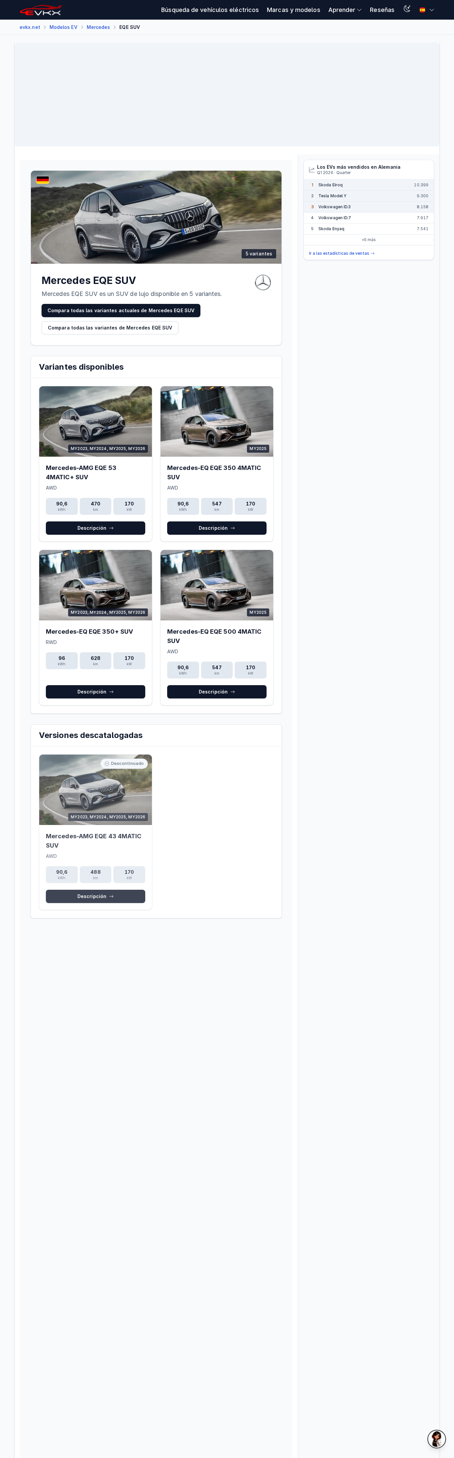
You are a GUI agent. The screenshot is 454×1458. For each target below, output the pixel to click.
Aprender (342, 9)
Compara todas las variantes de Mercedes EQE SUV (110, 327)
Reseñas (382, 9)
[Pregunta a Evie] (436, 1439)
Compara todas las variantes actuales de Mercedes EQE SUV (121, 310)
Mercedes (98, 27)
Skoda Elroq (330, 184)
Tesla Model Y (332, 195)
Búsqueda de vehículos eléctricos (210, 9)
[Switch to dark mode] (407, 10)
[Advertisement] (219, 94)
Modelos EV (63, 27)
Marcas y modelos (293, 9)
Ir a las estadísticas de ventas (339, 253)
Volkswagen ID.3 (334, 206)
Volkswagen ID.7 (334, 217)
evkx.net (30, 27)
